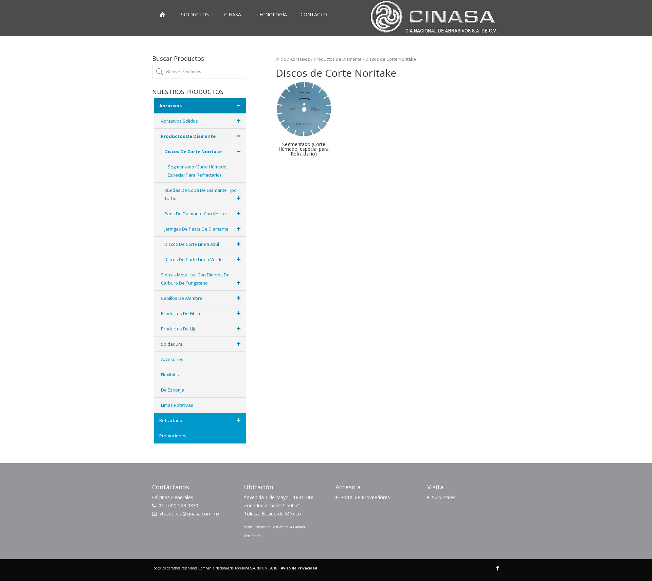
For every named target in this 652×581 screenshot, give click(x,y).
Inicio (281, 59)
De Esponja (172, 390)
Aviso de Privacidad (299, 568)
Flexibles (170, 374)
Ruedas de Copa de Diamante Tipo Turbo (200, 194)
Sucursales (443, 497)
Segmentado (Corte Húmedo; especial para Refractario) (198, 171)
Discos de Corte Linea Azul (191, 244)
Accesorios (172, 359)
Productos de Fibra (180, 313)
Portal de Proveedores (365, 497)
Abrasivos (300, 59)
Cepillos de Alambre (181, 298)
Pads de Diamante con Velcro (195, 214)
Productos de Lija (179, 329)
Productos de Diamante (338, 59)
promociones (172, 436)
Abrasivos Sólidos (179, 121)
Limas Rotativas (177, 405)
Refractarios (172, 420)
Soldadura (172, 344)
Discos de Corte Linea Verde (193, 259)
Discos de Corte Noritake (193, 151)
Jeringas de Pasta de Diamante (196, 229)
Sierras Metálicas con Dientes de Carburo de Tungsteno (195, 279)
